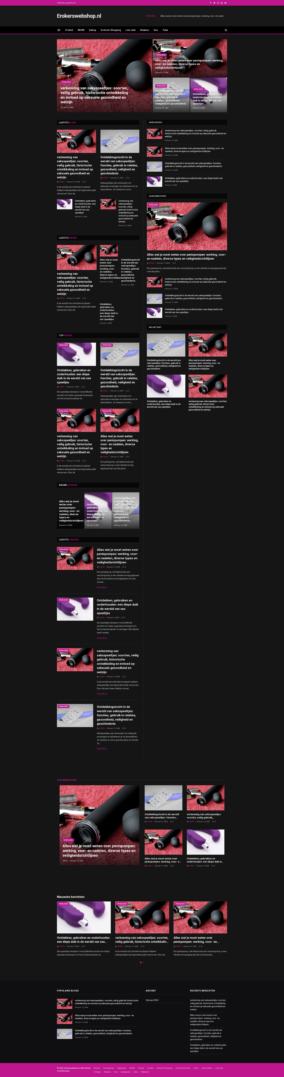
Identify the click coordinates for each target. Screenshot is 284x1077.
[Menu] (59, 30)
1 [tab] (140, 962)
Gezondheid (207, 1068)
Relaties (144, 30)
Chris (61, 182)
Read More (102, 587)
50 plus (97, 1068)
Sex (156, 30)
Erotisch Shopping (111, 30)
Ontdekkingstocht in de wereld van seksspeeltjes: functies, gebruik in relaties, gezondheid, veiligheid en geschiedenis (170, 97)
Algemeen (121, 1068)
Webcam (145, 1072)
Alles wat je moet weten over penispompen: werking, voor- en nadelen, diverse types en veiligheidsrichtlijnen (193, 16)
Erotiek (69, 30)
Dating (92, 30)
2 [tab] (143, 962)
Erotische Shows (183, 1068)
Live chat (130, 30)
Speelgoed (66, 82)
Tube (165, 30)
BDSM (81, 30)
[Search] (225, 30)
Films (196, 1068)
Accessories (108, 1068)
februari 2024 (152, 1000)
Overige (97, 1072)
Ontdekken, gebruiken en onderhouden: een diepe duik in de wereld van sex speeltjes (207, 99)
